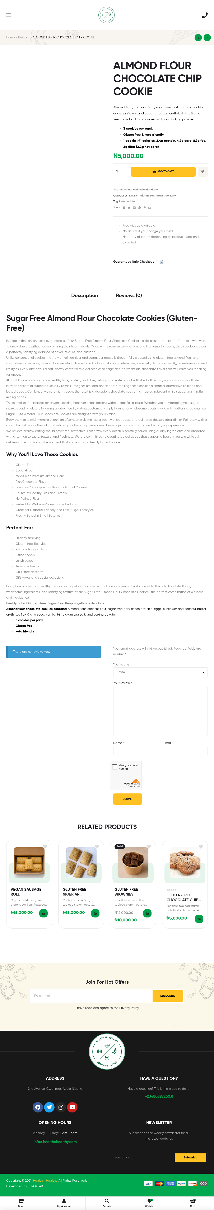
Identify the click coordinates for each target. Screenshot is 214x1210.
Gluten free (147, 195)
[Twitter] (49, 1107)
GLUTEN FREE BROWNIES (126, 892)
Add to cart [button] (43, 913)
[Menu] (8, 15)
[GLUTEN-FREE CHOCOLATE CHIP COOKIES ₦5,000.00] (207, 37)
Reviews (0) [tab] (129, 295)
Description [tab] (84, 295)
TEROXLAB (35, 1186)
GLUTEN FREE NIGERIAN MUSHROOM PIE (77, 892)
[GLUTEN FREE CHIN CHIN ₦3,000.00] (198, 37)
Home (10, 37)
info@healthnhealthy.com (55, 1142)
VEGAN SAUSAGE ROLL (26, 892)
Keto (173, 195)
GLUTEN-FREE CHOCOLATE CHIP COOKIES (182, 898)
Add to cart (165, 171)
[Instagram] (61, 1107)
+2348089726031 (159, 1097)
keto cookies (127, 201)
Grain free (162, 195)
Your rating (121, 664)
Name (118, 743)
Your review (122, 683)
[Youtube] (72, 1107)
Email (168, 743)
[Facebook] (38, 1107)
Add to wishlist (203, 172)
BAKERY (23, 37)
